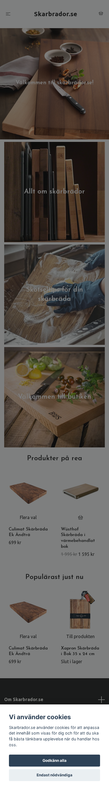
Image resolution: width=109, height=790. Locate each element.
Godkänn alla (54, 760)
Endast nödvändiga (54, 775)
